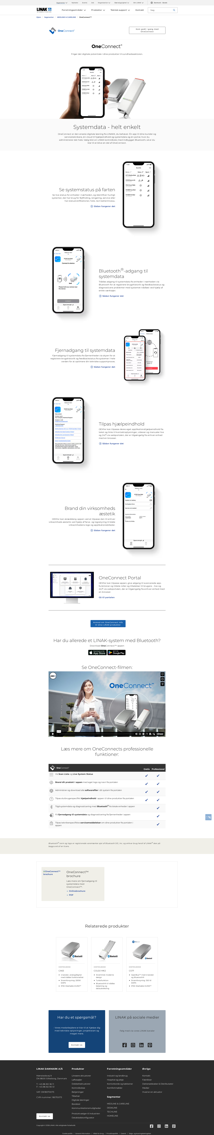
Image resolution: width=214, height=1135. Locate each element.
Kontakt (146, 1076)
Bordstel (76, 1104)
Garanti (123, 1133)
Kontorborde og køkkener (120, 1084)
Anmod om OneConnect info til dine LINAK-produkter (108, 623)
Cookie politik (67, 1133)
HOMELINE (112, 1116)
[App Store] (97, 652)
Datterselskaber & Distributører (157, 1084)
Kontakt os (76, 1045)
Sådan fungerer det (104, 206)
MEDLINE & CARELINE (118, 1104)
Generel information (82, 1133)
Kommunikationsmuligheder (86, 1108)
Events (84, 3)
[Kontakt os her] (208, 817)
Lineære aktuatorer (81, 1076)
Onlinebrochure (77, 891)
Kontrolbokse (78, 1088)
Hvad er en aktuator (152, 1092)
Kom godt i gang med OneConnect (147, 30)
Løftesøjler (77, 1080)
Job (92, 3)
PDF (71, 895)
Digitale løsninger (80, 1100)
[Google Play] (116, 652)
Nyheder (75, 3)
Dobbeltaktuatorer (81, 1084)
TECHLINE (112, 1112)
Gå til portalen (107, 597)
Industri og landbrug (117, 1076)
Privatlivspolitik (112, 1133)
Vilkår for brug (98, 1133)
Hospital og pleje (115, 1080)
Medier (145, 1088)
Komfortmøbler (114, 1088)
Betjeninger (78, 1092)
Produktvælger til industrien (86, 1113)
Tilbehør (76, 1096)
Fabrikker (147, 1080)
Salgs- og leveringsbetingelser (140, 1133)
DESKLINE (112, 1108)
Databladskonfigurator (83, 1117)
